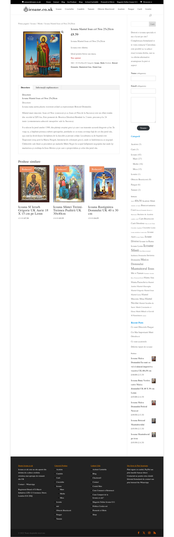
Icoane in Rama (146, 241)
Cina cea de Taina (150, 223)
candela (133, 219)
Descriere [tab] (25, 87)
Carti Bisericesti (146, 218)
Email (138, 85)
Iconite (148, 9)
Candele (80, 9)
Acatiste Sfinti (148, 200)
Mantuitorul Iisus (85, 67)
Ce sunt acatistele (139, 341)
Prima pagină (23, 23)
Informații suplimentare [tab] (47, 87)
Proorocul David (138, 278)
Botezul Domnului (141, 210)
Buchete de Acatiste (145, 214)
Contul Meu (97, 486)
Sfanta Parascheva (139, 282)
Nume (138, 73)
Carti (140, 9)
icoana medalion (135, 232)
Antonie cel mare (135, 206)
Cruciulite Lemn (149, 227)
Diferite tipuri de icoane (141, 346)
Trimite (143, 128)
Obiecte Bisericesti (106, 9)
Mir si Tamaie (137, 273)
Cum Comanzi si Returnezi (103, 490)
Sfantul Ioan (96, 67)
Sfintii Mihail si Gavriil (145, 311)
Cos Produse (72, 2)
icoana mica (143, 232)
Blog (63, 2)
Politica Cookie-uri (100, 506)
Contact (56, 2)
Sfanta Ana (149, 277)
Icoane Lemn (137, 245)
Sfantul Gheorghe (144, 286)
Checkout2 (97, 477)
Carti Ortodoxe (137, 223)
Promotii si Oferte (108, 2)
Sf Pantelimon (136, 315)
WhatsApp (30, 484)
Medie (40, 23)
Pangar (131, 9)
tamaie (144, 316)
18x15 (132, 201)
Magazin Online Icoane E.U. (127, 2)
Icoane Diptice (140, 237)
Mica (62, 497)
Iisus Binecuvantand (144, 251)
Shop (81, 2)
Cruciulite (69, 9)
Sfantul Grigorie (137, 290)
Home (48, 2)
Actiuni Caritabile (91, 2)
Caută (152, 24)
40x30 (138, 200)
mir (57, 506)
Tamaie (91, 9)
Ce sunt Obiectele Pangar (142, 327)
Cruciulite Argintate (136, 228)
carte (137, 219)
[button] (62, 32)
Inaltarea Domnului (138, 255)
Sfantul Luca (136, 294)
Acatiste (121, 9)
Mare (62, 489)
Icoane (59, 9)
